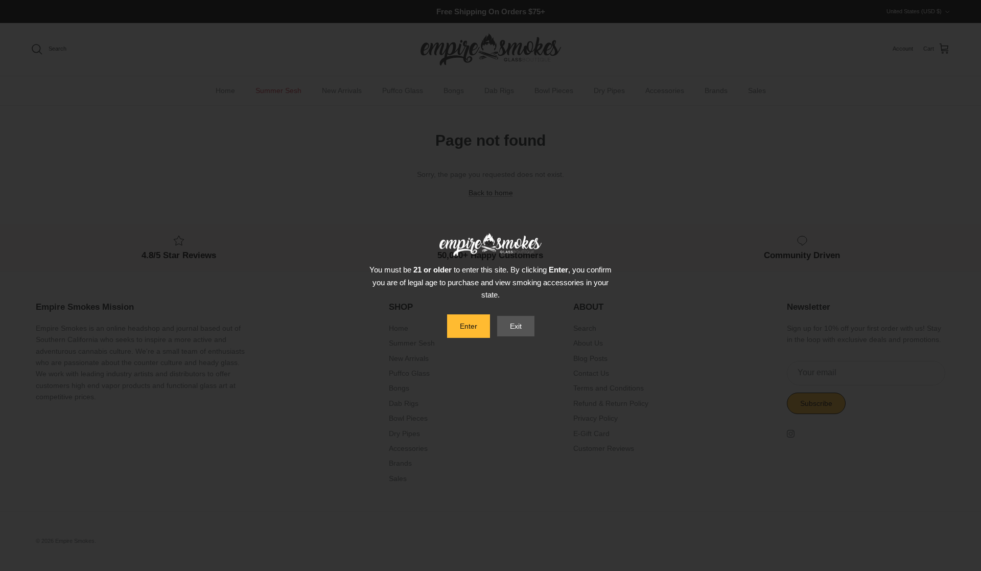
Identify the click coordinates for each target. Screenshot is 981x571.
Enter (468, 326)
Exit (516, 326)
